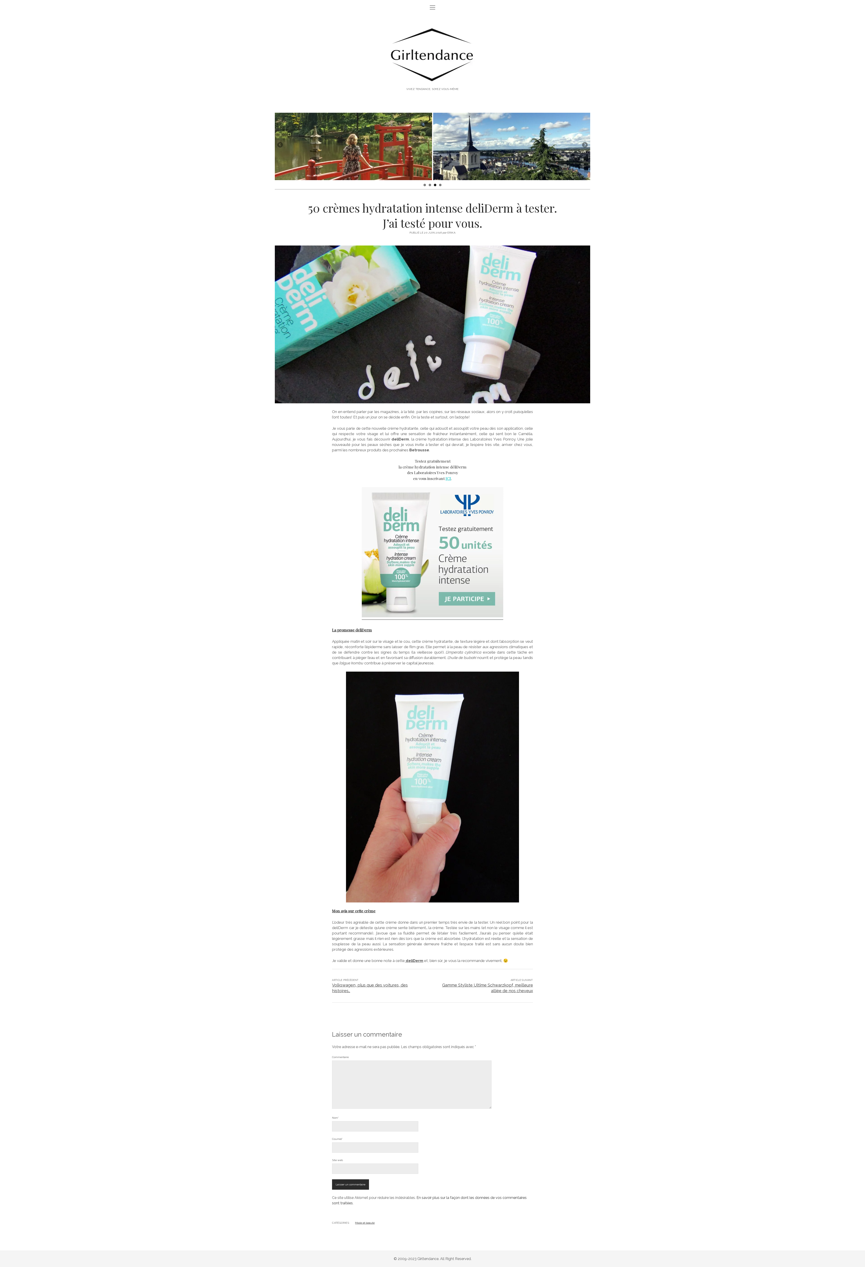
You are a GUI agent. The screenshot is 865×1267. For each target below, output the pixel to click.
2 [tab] (430, 185)
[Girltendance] (432, 77)
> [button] (584, 145)
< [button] (280, 145)
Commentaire (340, 1057)
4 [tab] (440, 185)
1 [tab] (424, 185)
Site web (337, 1160)
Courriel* (337, 1139)
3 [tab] (435, 185)
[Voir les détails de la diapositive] (353, 146)
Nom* (335, 1117)
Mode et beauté (365, 1222)
